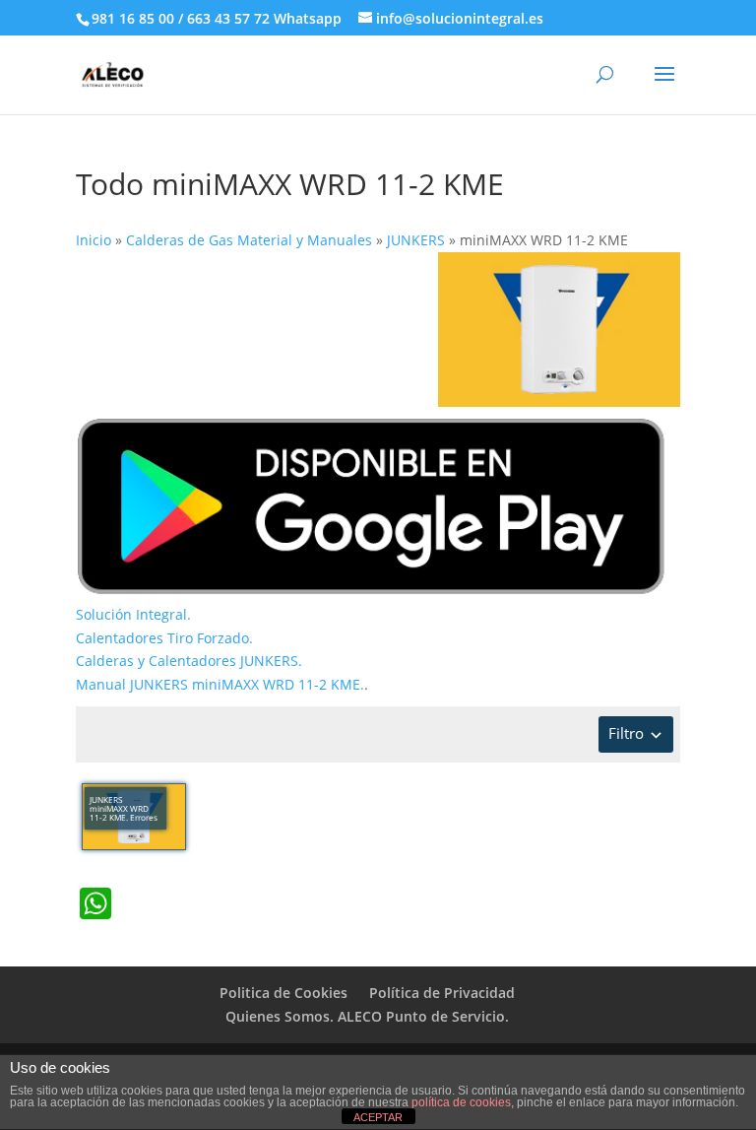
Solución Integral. (133, 614)
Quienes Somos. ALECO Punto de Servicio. (367, 1016)
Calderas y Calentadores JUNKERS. (189, 660)
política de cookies (461, 1102)
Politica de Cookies (283, 992)
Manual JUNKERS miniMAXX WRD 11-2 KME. (220, 684)
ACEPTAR (378, 1117)
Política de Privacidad (442, 992)
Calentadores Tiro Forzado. (164, 638)
